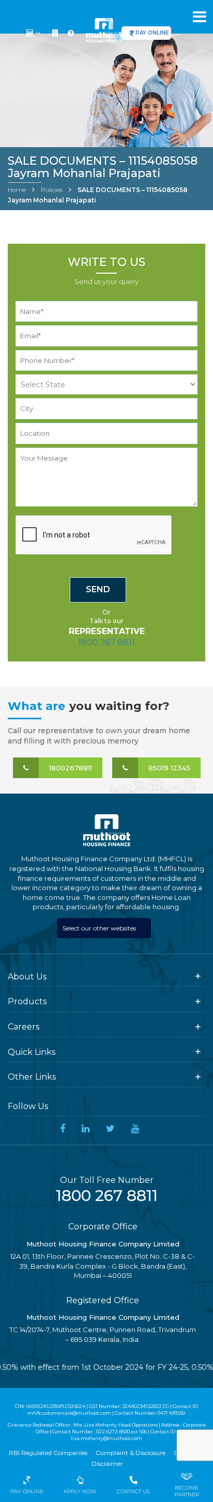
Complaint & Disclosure (130, 1453)
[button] (34, 33)
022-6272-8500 (113, 1431)
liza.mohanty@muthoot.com (106, 1438)
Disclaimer (107, 1463)
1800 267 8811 (106, 642)
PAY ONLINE (152, 32)
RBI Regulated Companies (48, 1453)
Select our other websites (100, 928)
